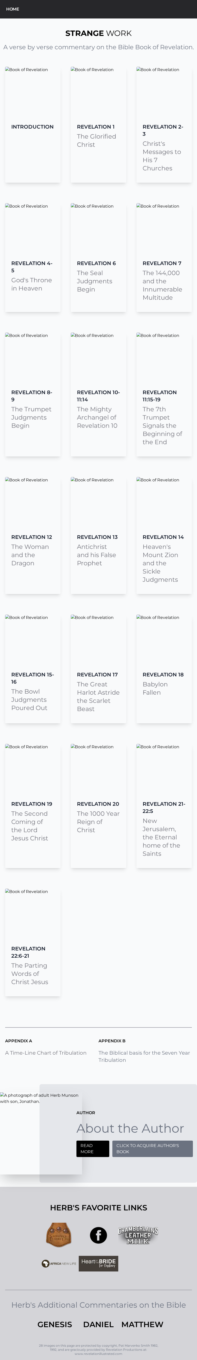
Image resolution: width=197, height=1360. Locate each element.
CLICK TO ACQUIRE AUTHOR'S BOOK (147, 1148)
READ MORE (87, 1148)
